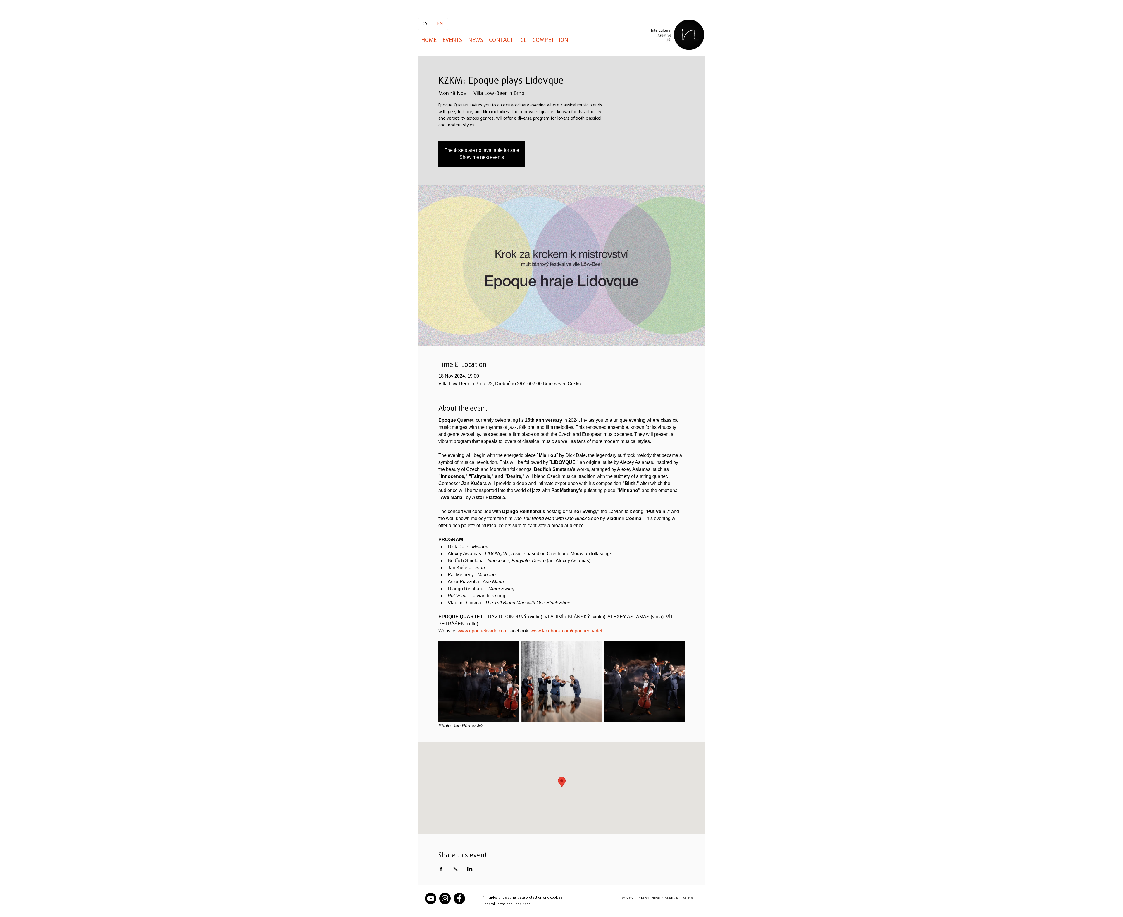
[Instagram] (445, 898)
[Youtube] (430, 898)
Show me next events (481, 157)
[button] (550, 40)
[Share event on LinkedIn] (470, 869)
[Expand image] (479, 682)
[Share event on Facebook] (441, 869)
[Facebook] (459, 898)
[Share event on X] (455, 869)
